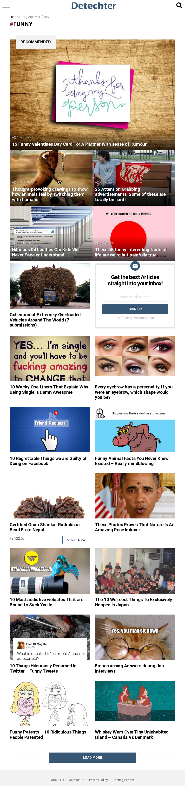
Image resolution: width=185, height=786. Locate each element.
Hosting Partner (123, 780)
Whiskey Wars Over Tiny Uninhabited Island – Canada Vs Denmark (132, 734)
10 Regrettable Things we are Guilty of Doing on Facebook (48, 461)
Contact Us (76, 780)
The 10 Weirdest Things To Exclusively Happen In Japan (133, 602)
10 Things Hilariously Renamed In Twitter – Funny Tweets (43, 668)
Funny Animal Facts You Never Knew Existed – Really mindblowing (131, 461)
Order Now (76, 540)
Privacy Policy (98, 780)
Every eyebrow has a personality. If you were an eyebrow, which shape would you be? (134, 392)
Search (179, 5)
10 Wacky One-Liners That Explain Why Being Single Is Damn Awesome (49, 389)
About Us (57, 780)
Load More (92, 758)
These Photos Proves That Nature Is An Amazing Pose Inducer (134, 527)
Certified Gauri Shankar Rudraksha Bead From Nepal (44, 527)
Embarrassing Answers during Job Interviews (129, 668)
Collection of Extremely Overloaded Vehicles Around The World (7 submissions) (45, 320)
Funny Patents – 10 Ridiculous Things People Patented (48, 734)
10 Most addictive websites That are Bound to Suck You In (46, 602)
